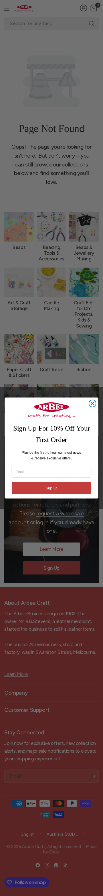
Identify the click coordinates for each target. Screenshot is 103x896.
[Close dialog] (92, 403)
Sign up (51, 488)
